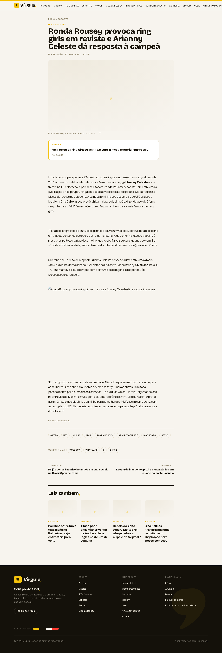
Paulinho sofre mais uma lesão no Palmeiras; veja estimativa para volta (62, 533)
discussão (150, 435)
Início (51, 19)
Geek (197, 6)
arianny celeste (128, 435)
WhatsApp (91, 450)
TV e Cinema (72, 6)
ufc (65, 435)
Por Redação (55, 54)
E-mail (114, 450)
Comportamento (155, 6)
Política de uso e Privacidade (180, 605)
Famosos (45, 6)
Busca (168, 594)
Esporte (87, 6)
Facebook (74, 450)
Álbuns (125, 616)
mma (88, 435)
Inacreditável (134, 6)
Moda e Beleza (114, 6)
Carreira (174, 6)
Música (58, 6)
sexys (165, 435)
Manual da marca (174, 599)
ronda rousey (105, 435)
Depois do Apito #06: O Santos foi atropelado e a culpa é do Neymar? (127, 531)
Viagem (187, 6)
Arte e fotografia (131, 610)
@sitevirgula (28, 610)
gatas (54, 435)
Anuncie (169, 588)
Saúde (99, 6)
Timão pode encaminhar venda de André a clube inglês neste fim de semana (94, 533)
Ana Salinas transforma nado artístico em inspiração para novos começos (157, 533)
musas (77, 435)
